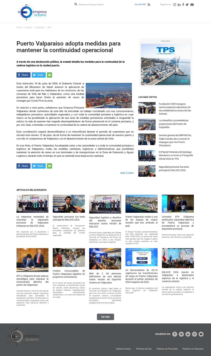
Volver (130, 172)
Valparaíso (40, 27)
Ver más (105, 316)
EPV (50, 27)
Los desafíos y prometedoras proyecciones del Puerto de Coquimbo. (174, 124)
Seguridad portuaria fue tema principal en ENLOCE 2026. (174, 168)
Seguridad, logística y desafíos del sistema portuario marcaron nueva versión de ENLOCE (105, 222)
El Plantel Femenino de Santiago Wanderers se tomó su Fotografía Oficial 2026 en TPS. (176, 155)
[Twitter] (187, 5)
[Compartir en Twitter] (39, 74)
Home (19, 27)
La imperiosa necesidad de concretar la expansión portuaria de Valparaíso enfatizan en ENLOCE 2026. (32, 221)
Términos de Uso (143, 348)
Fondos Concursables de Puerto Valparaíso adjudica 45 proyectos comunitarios (69, 273)
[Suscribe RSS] (149, 5)
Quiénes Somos (123, 348)
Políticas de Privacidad (167, 348)
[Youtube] (192, 5)
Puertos (28, 27)
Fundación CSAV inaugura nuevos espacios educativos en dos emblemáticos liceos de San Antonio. (175, 108)
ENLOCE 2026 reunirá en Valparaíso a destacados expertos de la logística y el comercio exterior (178, 277)
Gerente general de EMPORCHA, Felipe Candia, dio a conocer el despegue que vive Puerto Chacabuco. (175, 140)
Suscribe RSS (140, 4)
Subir (122, 172)
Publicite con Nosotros (193, 348)
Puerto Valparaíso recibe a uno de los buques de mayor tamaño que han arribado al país (141, 221)
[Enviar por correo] (49, 74)
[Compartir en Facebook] (23, 74)
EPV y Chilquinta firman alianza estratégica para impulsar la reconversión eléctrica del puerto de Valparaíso (32, 280)
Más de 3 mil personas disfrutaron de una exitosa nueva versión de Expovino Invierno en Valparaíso (105, 278)
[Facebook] (183, 5)
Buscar (76, 4)
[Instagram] (174, 5)
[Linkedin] (179, 5)
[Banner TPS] (165, 64)
